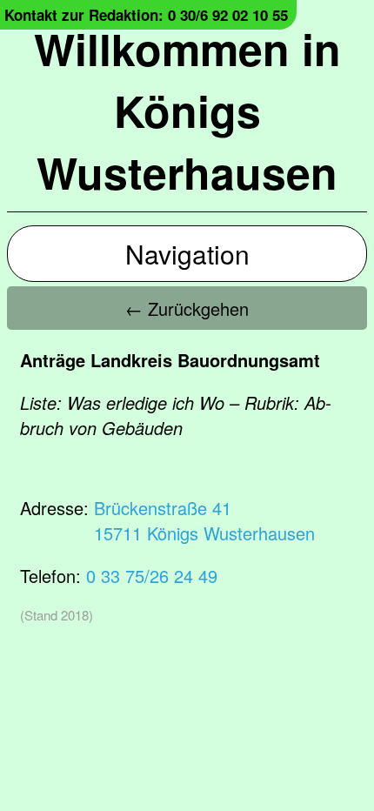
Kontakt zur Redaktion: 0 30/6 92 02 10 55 (146, 14)
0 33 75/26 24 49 (151, 575)
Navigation (187, 253)
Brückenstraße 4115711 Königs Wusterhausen (204, 520)
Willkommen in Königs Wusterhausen (187, 110)
